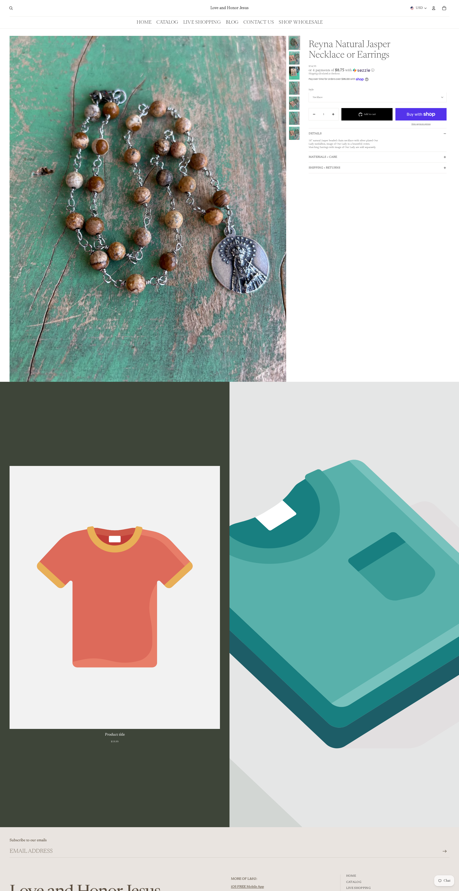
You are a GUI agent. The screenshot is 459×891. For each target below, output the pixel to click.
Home (351, 876)
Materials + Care (323, 157)
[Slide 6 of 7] (294, 118)
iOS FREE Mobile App (247, 887)
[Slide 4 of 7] (294, 88)
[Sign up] (444, 851)
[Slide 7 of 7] (294, 133)
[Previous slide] (13, 208)
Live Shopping (358, 888)
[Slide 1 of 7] (294, 42)
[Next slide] (282, 208)
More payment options (421, 124)
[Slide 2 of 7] (294, 58)
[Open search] (11, 8)
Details (315, 133)
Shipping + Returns (324, 167)
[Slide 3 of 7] (294, 73)
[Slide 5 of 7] (294, 103)
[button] (378, 70)
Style (311, 89)
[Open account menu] (433, 8)
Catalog (353, 882)
